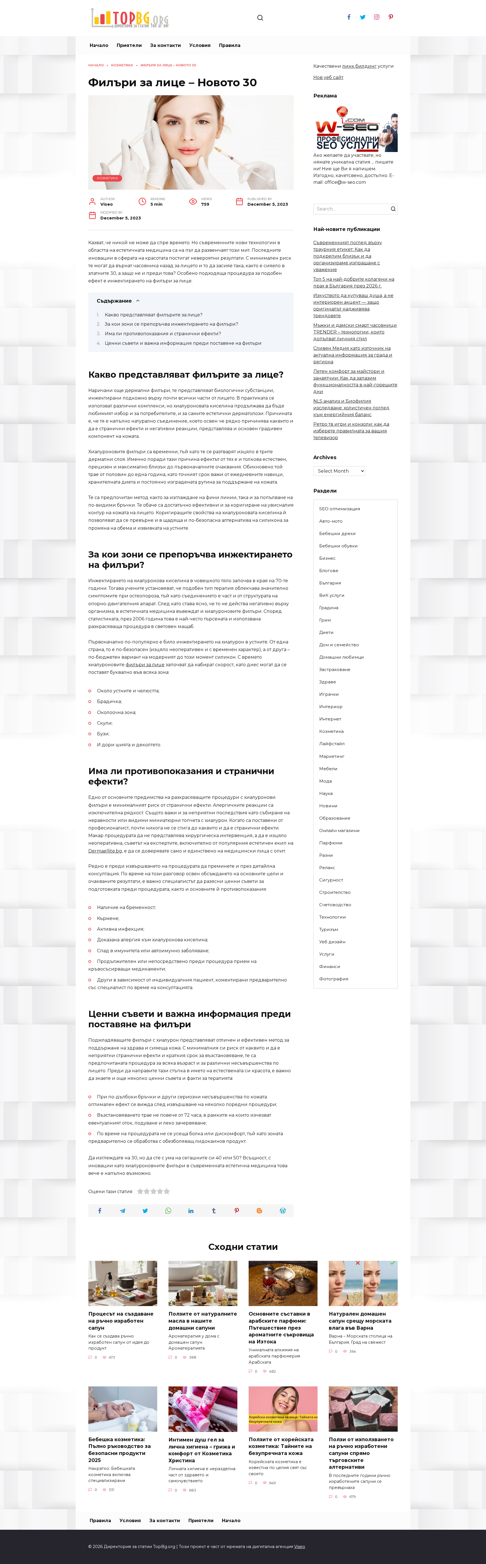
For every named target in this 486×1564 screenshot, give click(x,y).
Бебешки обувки (338, 545)
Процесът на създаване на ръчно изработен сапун (121, 1320)
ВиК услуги (332, 595)
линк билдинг (359, 66)
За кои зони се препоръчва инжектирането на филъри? (171, 324)
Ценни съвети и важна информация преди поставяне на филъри (183, 343)
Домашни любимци (341, 657)
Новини (328, 805)
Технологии (332, 917)
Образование (334, 818)
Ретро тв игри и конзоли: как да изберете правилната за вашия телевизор (351, 430)
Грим (325, 620)
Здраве (327, 681)
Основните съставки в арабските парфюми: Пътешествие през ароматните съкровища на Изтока (281, 1328)
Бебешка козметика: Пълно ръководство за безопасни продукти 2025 (119, 1449)
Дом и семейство (339, 644)
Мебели (328, 768)
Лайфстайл (332, 743)
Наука (326, 793)
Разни (326, 855)
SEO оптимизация (339, 508)
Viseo (299, 1546)
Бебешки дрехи (337, 533)
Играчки (329, 694)
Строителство (335, 892)
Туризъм (328, 929)
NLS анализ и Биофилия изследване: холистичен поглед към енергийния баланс (351, 407)
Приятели (129, 45)
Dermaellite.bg (105, 851)
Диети (326, 632)
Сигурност (331, 880)
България (330, 583)
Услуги (326, 954)
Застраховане (334, 669)
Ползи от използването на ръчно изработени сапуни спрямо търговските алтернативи (361, 1453)
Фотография (333, 979)
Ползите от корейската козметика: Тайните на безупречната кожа (281, 1446)
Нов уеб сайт (328, 77)
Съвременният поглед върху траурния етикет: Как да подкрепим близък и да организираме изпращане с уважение (347, 256)
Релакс (327, 867)
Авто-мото (331, 521)
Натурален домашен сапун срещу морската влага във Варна (360, 1320)
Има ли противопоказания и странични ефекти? (163, 333)
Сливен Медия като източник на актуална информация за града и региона (352, 355)
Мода (325, 781)
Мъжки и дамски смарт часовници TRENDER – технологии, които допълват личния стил (355, 332)
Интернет (330, 719)
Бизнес (327, 558)
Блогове (328, 570)
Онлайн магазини (339, 830)
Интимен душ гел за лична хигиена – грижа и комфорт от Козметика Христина (201, 1450)
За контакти (165, 45)
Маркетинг (332, 756)
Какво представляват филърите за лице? (153, 315)
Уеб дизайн (332, 941)
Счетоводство (335, 904)
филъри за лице (145, 664)
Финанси (329, 966)
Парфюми (331, 843)
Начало (99, 45)
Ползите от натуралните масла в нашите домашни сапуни (202, 1320)
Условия (200, 45)
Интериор (331, 706)
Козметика (107, 178)
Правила (229, 45)
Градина (328, 607)
